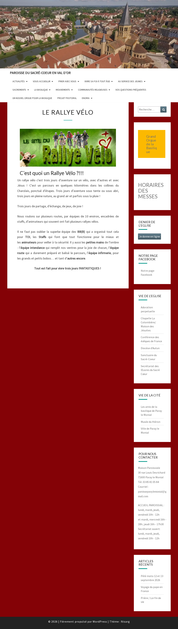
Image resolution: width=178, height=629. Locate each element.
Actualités (19, 81)
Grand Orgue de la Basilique (151, 144)
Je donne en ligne (149, 236)
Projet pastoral (67, 98)
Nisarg (125, 621)
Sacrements (19, 89)
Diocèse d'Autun (150, 348)
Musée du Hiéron (150, 421)
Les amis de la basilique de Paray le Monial (151, 410)
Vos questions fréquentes (130, 89)
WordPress (100, 621)
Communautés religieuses (92, 89)
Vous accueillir (41, 81)
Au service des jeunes (130, 81)
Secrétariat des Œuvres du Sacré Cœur (150, 370)
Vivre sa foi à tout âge (97, 81)
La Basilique (41, 89)
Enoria (86, 98)
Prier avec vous (67, 81)
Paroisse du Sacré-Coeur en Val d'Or (40, 72)
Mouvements (63, 89)
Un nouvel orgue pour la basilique (32, 98)
